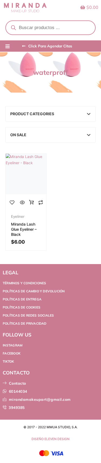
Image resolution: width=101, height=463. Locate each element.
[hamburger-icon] (7, 46)
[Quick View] (22, 202)
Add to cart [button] (31, 202)
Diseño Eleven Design (50, 439)
